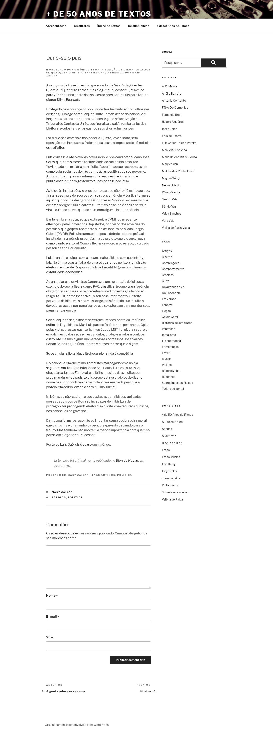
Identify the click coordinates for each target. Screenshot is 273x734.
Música (166, 358)
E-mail (52, 616)
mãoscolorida (171, 478)
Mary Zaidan (78, 475)
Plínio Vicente (171, 192)
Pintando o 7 (170, 485)
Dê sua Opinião (138, 26)
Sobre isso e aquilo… (175, 492)
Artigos (108, 475)
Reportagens (170, 370)
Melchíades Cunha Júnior (178, 171)
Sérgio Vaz (169, 206)
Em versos (169, 299)
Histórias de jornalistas (177, 322)
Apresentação (56, 26)
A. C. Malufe (169, 86)
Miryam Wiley (171, 178)
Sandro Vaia (169, 199)
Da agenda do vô (173, 287)
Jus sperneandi (171, 340)
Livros (166, 352)
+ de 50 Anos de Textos (98, 14)
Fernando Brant (172, 114)
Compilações (170, 263)
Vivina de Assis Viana (176, 227)
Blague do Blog (172, 443)
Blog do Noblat (127, 460)
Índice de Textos (109, 26)
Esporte (167, 305)
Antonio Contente (174, 100)
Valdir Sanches (171, 213)
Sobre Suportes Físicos (177, 382)
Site (49, 637)
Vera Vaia (168, 220)
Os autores (82, 26)
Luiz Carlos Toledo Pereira (179, 142)
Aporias (167, 428)
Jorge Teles (169, 129)
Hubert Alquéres (173, 121)
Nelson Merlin (171, 185)
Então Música (171, 457)
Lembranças (170, 346)
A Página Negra (172, 421)
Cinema (167, 257)
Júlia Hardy (168, 464)
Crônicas (168, 275)
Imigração (168, 328)
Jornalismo (169, 334)
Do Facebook (171, 293)
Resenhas (168, 376)
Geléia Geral (170, 317)
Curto (165, 281)
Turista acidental (173, 388)
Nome (52, 595)
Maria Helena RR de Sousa (179, 157)
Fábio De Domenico (175, 107)
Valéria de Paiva (172, 499)
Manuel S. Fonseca (174, 150)
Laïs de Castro (172, 136)
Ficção (166, 311)
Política (124, 475)
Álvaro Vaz (169, 435)
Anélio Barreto (171, 93)
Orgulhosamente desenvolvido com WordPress (77, 724)
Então (166, 450)
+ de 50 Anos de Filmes (173, 26)
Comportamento (173, 269)
